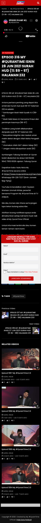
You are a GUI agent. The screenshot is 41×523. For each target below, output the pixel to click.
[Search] (38, 3)
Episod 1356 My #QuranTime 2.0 (16, 411)
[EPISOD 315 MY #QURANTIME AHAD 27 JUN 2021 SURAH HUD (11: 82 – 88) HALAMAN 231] (35, 330)
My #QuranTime (17, 9)
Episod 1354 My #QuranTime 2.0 (16, 487)
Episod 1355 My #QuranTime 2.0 (16, 449)
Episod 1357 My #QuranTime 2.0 (16, 373)
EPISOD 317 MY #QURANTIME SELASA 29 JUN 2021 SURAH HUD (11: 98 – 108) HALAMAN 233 (24, 315)
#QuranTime (18, 296)
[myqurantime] (20, 3)
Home (4, 9)
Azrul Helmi (8, 79)
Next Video (34, 324)
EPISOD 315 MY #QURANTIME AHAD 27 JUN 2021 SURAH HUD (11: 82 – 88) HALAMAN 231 (17, 330)
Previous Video (8, 308)
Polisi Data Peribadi (24, 520)
